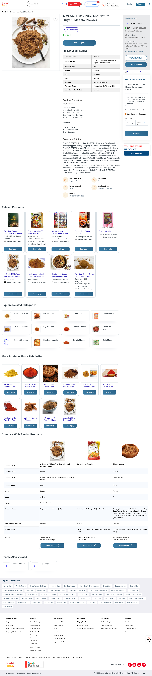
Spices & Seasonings (16, 12)
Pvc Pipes (91, 602)
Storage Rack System (67, 594)
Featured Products (130, 632)
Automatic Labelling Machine (13, 594)
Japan (8, 657)
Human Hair (7, 586)
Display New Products (84, 622)
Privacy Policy (20, 673)
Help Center (10, 622)
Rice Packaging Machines (98, 590)
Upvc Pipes (119, 602)
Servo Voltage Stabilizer (38, 586)
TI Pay (55, 628)
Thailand (27, 657)
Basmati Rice (55, 586)
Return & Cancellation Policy (15, 628)
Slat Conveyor (41, 598)
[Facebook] (130, 665)
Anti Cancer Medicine (136, 598)
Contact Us (33, 640)
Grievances (10, 673)
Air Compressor (8, 602)
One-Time (131, 114)
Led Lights (97, 598)
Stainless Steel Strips (133, 594)
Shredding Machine (118, 590)
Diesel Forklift (32, 594)
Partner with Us (34, 644)
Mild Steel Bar (97, 594)
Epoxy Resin (83, 594)
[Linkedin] (134, 665)
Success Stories (35, 625)
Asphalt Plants (27, 598)
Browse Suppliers (106, 625)
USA (64, 657)
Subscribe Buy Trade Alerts (85, 628)
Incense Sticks (23, 602)
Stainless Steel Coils (77, 602)
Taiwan (20, 657)
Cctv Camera (109, 598)
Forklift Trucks (21, 586)
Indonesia (42, 657)
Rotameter (29, 590)
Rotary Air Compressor (57, 590)
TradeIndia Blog (35, 628)
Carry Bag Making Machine (89, 586)
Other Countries (77, 657)
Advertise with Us (59, 622)
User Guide (9, 625)
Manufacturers (129, 622)
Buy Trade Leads (82, 625)
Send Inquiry (79, 43)
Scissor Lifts (134, 586)
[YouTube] (144, 665)
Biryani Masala (28, 12)
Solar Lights (36, 602)
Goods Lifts (49, 602)
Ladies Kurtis (85, 598)
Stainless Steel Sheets (114, 594)
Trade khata (57, 632)
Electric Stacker (120, 586)
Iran (69, 657)
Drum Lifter (107, 586)
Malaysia (34, 657)
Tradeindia (5, 12)
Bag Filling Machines (10, 598)
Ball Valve (122, 598)
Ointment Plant (55, 598)
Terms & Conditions (34, 673)
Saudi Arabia (57, 657)
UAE (49, 657)
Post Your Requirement (108, 622)
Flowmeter (41, 590)
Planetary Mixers (70, 598)
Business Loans (58, 635)
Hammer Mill (133, 590)
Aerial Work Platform (48, 594)
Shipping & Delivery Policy (14, 632)
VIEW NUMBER (135, 58)
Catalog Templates (59, 638)
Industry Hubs (129, 625)
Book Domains (58, 625)
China (14, 657)
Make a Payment (35, 647)
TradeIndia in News (36, 632)
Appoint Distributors (60, 642)
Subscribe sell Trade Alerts (109, 628)
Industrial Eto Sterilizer (77, 590)
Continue (136, 134)
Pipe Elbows (7, 606)
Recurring (142, 114)
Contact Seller (136, 64)
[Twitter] (139, 665)
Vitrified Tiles (61, 602)
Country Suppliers (130, 628)
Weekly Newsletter (35, 650)
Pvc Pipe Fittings (105, 602)
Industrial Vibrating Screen (12, 590)
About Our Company (36, 622)
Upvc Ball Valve (132, 602)
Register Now (136, 153)
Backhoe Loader (69, 586)
